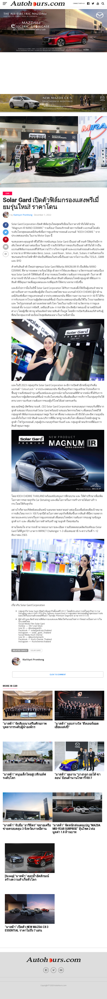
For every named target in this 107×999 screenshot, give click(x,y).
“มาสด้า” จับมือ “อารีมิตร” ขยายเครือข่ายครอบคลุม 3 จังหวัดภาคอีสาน (27, 826)
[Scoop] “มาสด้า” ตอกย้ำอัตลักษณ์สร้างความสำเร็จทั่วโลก (27, 877)
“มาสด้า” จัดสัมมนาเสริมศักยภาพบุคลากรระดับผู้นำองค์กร (25, 725)
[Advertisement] (53, 73)
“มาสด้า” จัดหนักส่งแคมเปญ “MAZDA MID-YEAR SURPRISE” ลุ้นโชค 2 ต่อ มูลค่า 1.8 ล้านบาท (76, 828)
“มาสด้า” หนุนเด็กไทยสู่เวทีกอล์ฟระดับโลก (24, 776)
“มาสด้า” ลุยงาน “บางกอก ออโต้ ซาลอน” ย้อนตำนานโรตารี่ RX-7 (78, 776)
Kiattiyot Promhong (22, 214)
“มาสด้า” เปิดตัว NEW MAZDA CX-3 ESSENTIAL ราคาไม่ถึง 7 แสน (26, 928)
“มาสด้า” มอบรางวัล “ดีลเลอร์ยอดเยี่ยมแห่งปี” (77, 725)
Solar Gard (36, 650)
